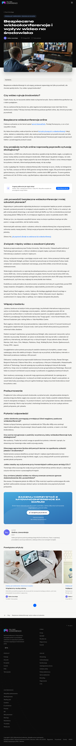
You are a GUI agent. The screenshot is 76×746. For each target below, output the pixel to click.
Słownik (6, 660)
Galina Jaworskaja (12, 38)
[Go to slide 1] (34, 605)
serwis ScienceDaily (38, 124)
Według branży (8, 696)
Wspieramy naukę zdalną (16, 588)
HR (4, 711)
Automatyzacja (44, 660)
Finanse (6, 708)
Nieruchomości (8, 714)
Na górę (70, 625)
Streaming (43, 657)
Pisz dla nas (43, 639)
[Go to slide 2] (38, 605)
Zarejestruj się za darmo (39, 512)
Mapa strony (43, 642)
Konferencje (43, 663)
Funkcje (6, 657)
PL (7, 648)
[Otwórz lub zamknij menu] (72, 2)
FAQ (5, 669)
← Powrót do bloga (9, 12)
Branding (42, 678)
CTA (41, 684)
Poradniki (6, 663)
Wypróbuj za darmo (62, 188)
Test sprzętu (7, 672)
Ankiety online (44, 669)
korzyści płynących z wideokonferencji (51, 131)
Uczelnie (6, 702)
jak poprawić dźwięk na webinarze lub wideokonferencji (31, 236)
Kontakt (42, 636)
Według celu (7, 699)
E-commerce (7, 705)
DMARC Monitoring (9, 741)
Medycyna (7, 727)
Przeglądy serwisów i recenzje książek (20, 16)
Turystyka (6, 723)
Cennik (42, 645)
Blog (9, 615)
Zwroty (65, 739)
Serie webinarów (45, 675)
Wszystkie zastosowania (11, 693)
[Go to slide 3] (41, 605)
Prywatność (58, 739)
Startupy (6, 718)
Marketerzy (7, 720)
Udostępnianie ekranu (46, 666)
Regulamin (50, 739)
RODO (70, 739)
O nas (41, 633)
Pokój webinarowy (45, 672)
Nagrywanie (43, 681)
